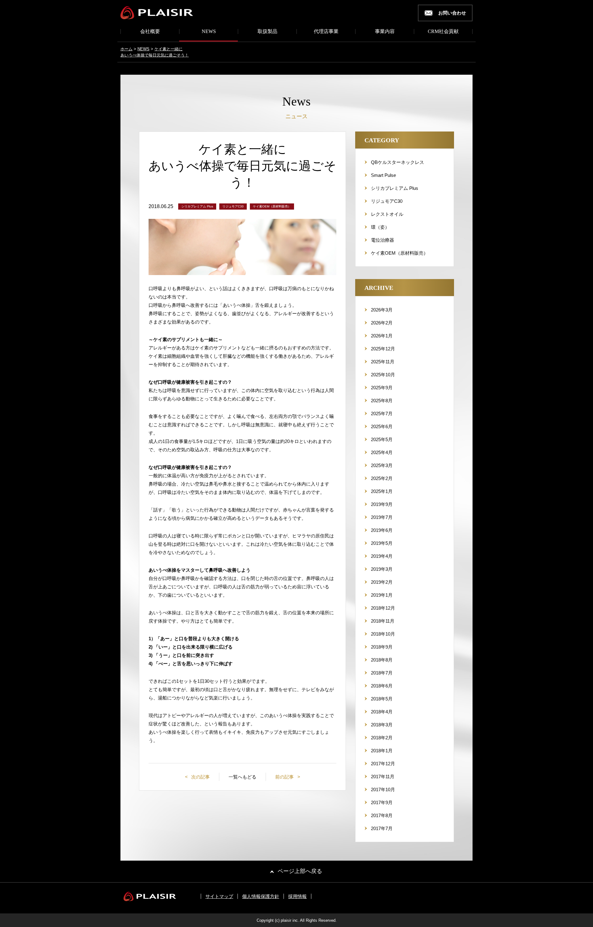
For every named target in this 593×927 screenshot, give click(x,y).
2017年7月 (382, 828)
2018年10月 (383, 634)
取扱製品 (267, 31)
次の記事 (200, 776)
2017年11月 (382, 776)
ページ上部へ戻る (300, 871)
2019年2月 (382, 582)
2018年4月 (382, 711)
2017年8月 (382, 815)
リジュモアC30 (386, 201)
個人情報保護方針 (260, 896)
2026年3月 (382, 309)
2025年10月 (383, 374)
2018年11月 (382, 621)
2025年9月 (382, 387)
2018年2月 (382, 737)
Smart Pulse (383, 175)
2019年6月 (382, 530)
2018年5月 (382, 698)
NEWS (209, 31)
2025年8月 (382, 400)
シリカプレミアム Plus (394, 188)
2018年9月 (382, 646)
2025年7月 (382, 413)
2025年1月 (382, 491)
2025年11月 (382, 361)
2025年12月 (383, 348)
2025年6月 (382, 426)
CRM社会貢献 (443, 31)
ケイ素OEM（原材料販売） (399, 253)
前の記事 (285, 776)
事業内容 (385, 31)
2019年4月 (382, 556)
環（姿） (380, 227)
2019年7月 (382, 517)
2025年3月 (382, 465)
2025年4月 (382, 452)
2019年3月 (382, 569)
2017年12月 (383, 763)
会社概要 (150, 31)
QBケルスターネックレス (397, 162)
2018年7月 (382, 672)
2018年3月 (382, 724)
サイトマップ (219, 896)
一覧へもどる (242, 776)
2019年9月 (382, 504)
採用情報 (297, 896)
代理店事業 (326, 31)
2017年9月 (382, 802)
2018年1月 (382, 750)
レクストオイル (387, 214)
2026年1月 (382, 335)
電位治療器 (382, 240)
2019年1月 (382, 595)
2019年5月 (382, 543)
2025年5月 (382, 439)
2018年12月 (383, 608)
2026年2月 (382, 322)
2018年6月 (382, 685)
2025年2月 (382, 478)
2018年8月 (382, 659)
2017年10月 (383, 789)
